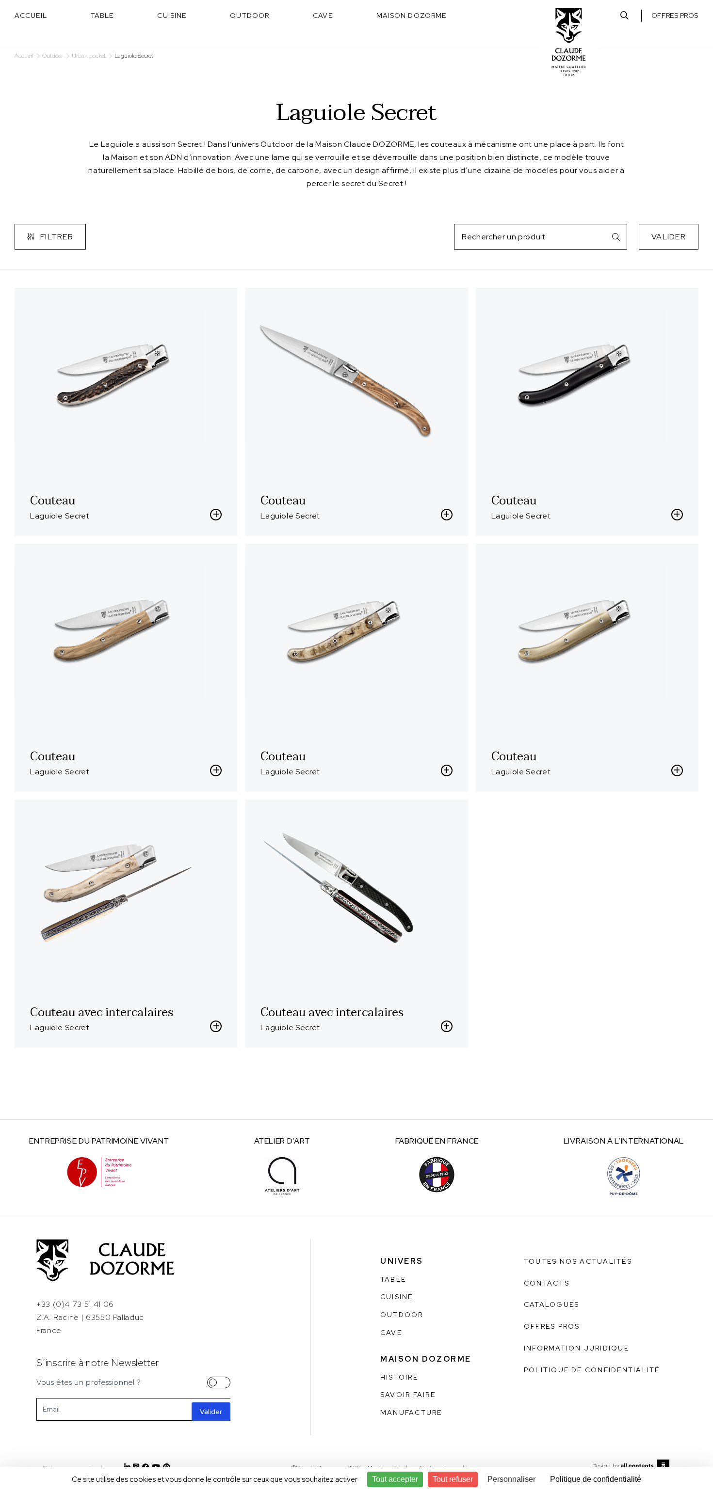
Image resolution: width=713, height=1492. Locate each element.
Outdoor (249, 15)
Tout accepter (395, 1479)
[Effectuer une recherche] (624, 16)
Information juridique (576, 1348)
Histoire (399, 1377)
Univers (401, 1261)
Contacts (546, 1283)
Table (102, 15)
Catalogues (551, 1304)
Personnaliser (511, 1479)
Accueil (31, 15)
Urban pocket (89, 56)
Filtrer (56, 237)
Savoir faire (408, 1394)
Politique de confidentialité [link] (595, 1479)
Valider (668, 237)
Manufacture (411, 1412)
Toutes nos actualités (578, 1261)
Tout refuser (453, 1479)
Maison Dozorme (411, 15)
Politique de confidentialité (592, 1370)
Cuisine (171, 15)
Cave (322, 15)
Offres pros (674, 15)
